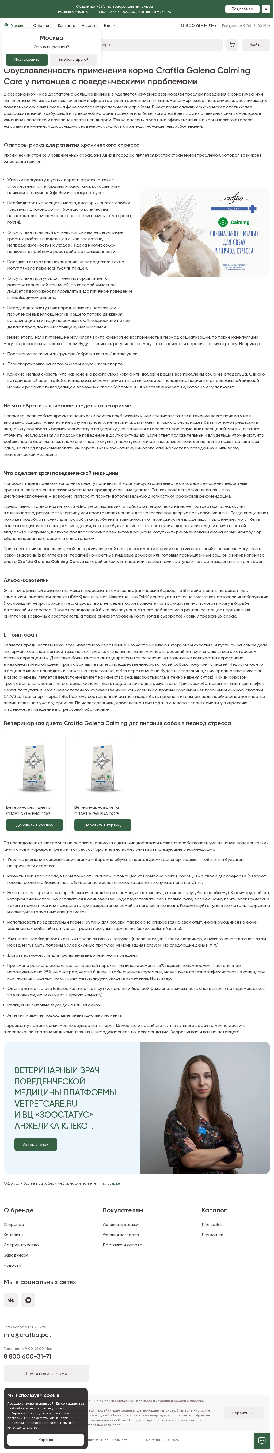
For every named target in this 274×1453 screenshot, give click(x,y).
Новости (90, 25)
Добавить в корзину (34, 825)
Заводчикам (16, 1255)
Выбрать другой (74, 59)
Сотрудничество (21, 1244)
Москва (18, 25)
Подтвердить (26, 59)
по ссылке (111, 1183)
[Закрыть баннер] (266, 9)
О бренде (42, 25)
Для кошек (212, 1234)
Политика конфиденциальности (104, 1440)
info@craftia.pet (27, 1334)
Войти (256, 44)
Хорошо (46, 1439)
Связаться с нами (46, 1373)
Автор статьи (35, 1144)
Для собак (212, 1224)
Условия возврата (120, 1234)
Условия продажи (120, 1224)
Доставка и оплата (122, 1244)
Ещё (108, 25)
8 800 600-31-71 (225, 25)
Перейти (240, 1413)
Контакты (66, 25)
